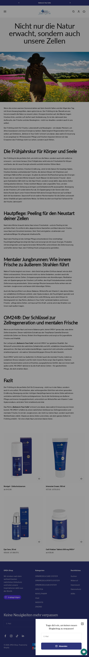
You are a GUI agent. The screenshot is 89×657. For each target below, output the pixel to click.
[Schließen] (82, 624)
